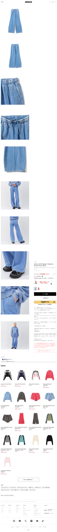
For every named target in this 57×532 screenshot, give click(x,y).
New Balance (25, 513)
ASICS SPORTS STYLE (26, 510)
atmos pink (17, 508)
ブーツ (2, 508)
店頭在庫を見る (46, 298)
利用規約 (12, 526)
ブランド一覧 (25, 515)
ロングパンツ (18, 501)
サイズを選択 (45, 294)
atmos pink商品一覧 (27, 479)
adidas (24, 508)
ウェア (14, 501)
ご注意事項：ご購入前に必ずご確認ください (44, 350)
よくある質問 (36, 510)
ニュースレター (36, 508)
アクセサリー (10, 510)
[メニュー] (2, 2)
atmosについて (36, 515)
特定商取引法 (18, 526)
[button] (45, 303)
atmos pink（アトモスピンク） (8, 501)
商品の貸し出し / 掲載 (37, 513)
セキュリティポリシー (33, 526)
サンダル (2, 510)
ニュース (45, 505)
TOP (1, 501)
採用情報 (44, 526)
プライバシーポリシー (25, 526)
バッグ (9, 508)
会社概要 (40, 526)
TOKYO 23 (17, 510)
